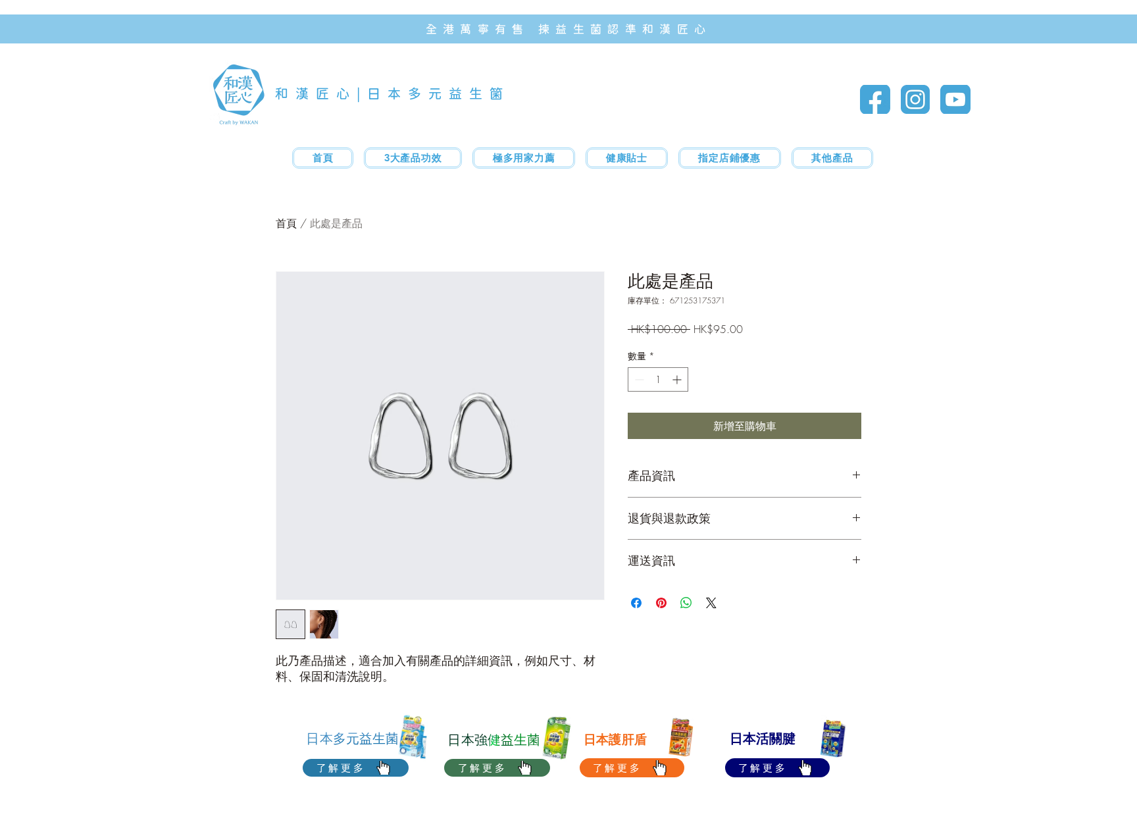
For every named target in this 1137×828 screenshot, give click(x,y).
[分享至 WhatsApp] (686, 603)
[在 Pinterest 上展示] (661, 603)
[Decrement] (638, 379)
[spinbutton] (658, 379)
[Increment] (678, 379)
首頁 (286, 223)
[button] (523, 157)
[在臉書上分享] (636, 603)
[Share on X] (711, 603)
